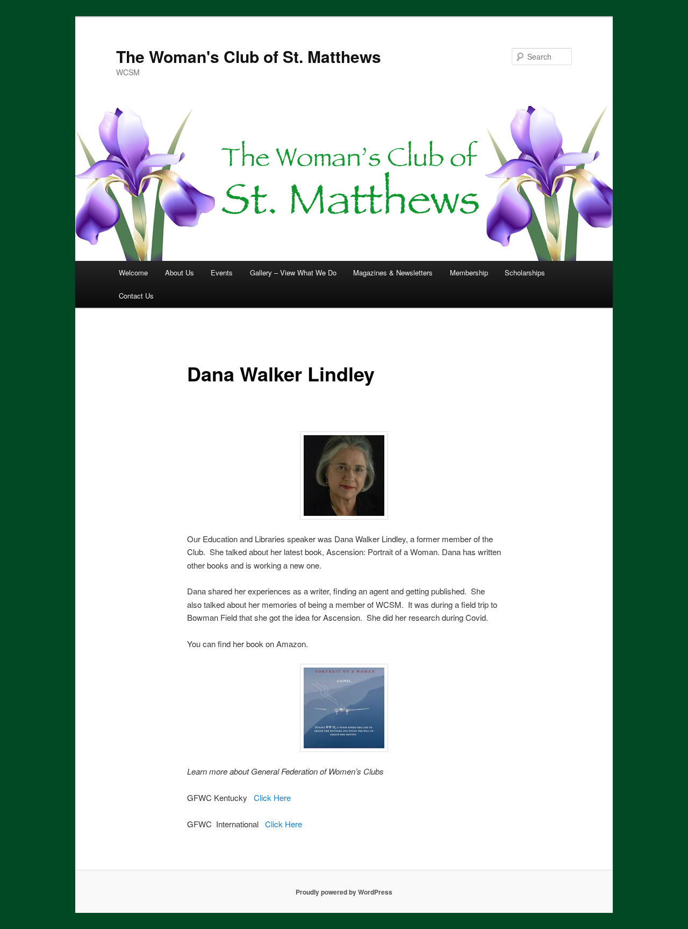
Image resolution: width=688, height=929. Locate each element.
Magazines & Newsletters (393, 272)
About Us (179, 272)
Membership (469, 272)
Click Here (272, 797)
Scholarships (525, 272)
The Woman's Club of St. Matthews (248, 56)
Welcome (133, 272)
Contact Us (136, 295)
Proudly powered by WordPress (344, 892)
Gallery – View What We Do (293, 272)
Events (222, 272)
